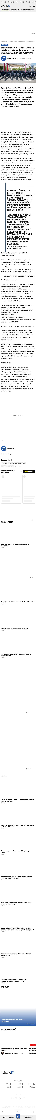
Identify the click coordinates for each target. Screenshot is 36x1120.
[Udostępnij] (33, 1112)
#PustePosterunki (13, 310)
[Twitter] (16, 1098)
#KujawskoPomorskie (8, 319)
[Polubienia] (2, 1112)
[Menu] (34, 6)
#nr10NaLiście (20, 317)
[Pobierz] (33, 58)
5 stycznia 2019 (29, 276)
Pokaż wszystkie (18, 466)
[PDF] (11, 454)
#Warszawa (15, 312)
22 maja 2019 (30, 326)
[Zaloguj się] (30, 6)
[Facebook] (12, 1098)
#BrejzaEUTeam (10, 317)
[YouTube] (23, 1098)
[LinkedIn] (19, 1098)
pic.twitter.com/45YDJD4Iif (9, 322)
